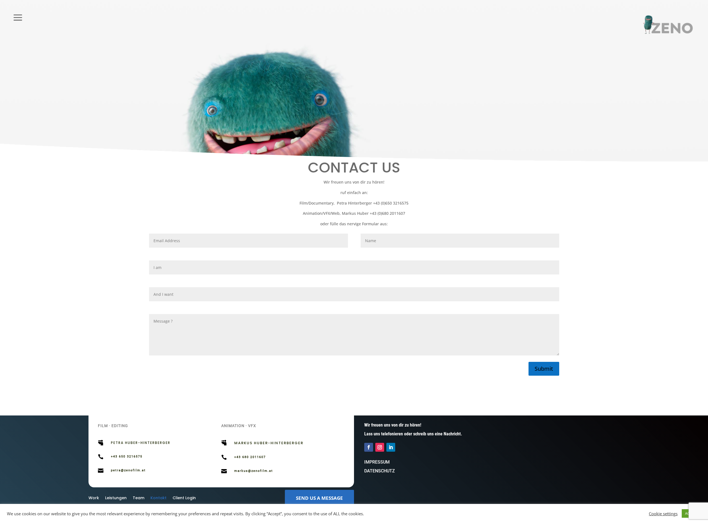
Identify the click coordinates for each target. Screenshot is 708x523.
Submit (544, 368)
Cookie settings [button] (663, 513)
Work (93, 498)
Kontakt (158, 498)
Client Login (184, 498)
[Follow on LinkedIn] (390, 447)
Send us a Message (319, 498)
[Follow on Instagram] (379, 447)
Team (138, 498)
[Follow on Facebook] (368, 447)
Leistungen (116, 498)
